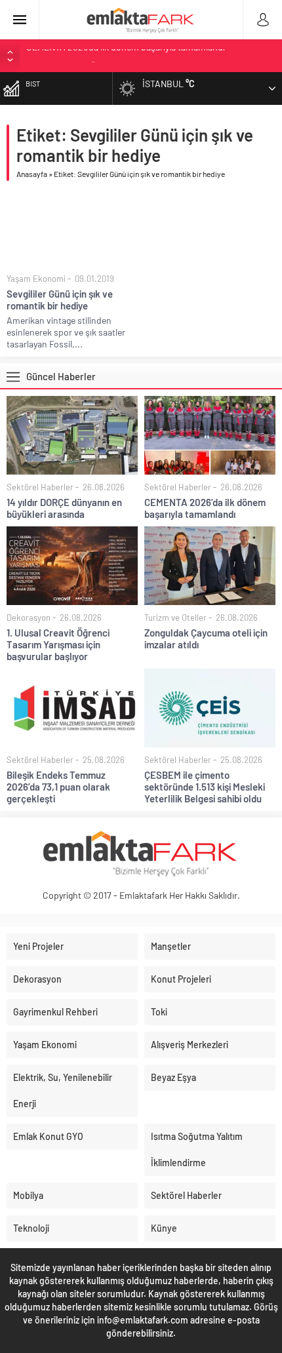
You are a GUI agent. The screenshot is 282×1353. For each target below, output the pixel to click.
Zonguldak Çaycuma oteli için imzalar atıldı (206, 638)
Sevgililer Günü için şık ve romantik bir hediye (60, 299)
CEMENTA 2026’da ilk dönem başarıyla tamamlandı (205, 508)
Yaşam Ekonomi (36, 278)
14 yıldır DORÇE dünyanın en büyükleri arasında (64, 508)
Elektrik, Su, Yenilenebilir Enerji (62, 1090)
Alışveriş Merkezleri (189, 1044)
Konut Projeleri (181, 979)
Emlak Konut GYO (48, 1136)
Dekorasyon (28, 617)
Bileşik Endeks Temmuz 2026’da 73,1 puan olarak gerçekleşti (58, 786)
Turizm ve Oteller (175, 617)
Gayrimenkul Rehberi (55, 1011)
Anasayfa (31, 173)
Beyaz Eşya (173, 1077)
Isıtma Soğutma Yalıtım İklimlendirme (197, 1149)
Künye (164, 1228)
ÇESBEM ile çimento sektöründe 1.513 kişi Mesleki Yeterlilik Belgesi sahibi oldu (204, 786)
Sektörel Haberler (40, 487)
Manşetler (171, 946)
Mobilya (28, 1195)
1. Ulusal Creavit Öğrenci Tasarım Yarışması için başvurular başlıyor (58, 644)
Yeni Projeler (38, 946)
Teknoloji (31, 1228)
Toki (159, 1011)
